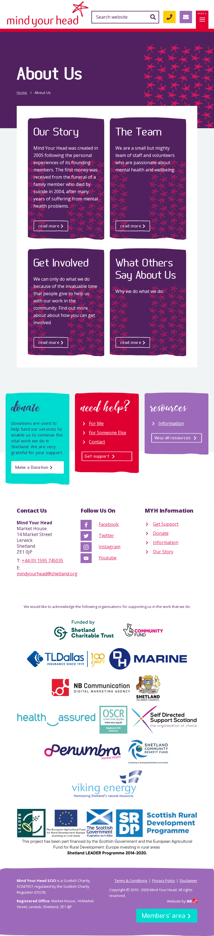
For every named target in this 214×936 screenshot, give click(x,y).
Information (171, 423)
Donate (161, 533)
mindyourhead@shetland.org (47, 574)
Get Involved (61, 262)
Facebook (109, 524)
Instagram (109, 547)
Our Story (56, 131)
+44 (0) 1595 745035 (42, 560)
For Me (96, 423)
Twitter (106, 535)
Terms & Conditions (131, 880)
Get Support (166, 524)
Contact (97, 442)
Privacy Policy (163, 880)
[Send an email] (185, 17)
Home (22, 92)
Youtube (107, 558)
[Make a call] (169, 17)
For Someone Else (107, 433)
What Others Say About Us (145, 268)
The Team (138, 131)
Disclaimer (188, 880)
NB (190, 901)
